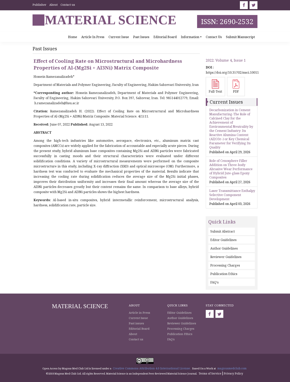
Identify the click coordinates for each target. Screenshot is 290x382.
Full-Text (215, 91)
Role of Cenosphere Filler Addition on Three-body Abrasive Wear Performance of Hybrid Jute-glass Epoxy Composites (231, 169)
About (53, 5)
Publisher (39, 5)
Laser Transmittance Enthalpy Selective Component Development (232, 195)
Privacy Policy (233, 373)
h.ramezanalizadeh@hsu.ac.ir (56, 103)
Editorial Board (165, 37)
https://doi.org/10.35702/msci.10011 (232, 72)
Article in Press (92, 37)
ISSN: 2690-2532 (227, 21)
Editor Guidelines (223, 240)
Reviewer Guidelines (225, 257)
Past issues (141, 37)
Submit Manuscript (240, 37)
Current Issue (119, 37)
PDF (236, 91)
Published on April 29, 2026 (229, 152)
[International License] (145, 360)
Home (72, 37)
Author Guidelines (224, 248)
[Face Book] (244, 5)
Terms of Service (210, 373)
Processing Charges (225, 265)
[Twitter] (253, 5)
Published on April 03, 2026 (229, 204)
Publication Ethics (223, 274)
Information (190, 37)
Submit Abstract (222, 231)
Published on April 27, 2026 (229, 182)
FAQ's (214, 282)
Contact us (68, 5)
